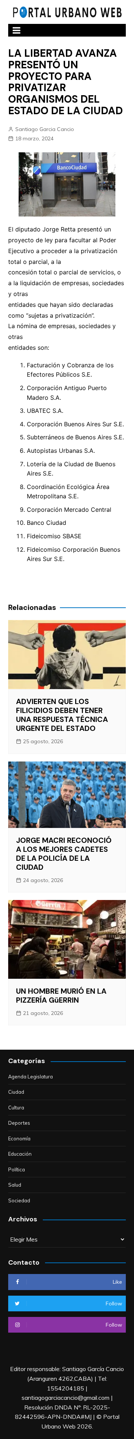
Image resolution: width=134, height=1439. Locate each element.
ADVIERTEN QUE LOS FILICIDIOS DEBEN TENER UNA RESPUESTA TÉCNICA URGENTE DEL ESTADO (62, 715)
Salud (14, 1185)
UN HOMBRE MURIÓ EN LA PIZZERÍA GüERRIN (61, 995)
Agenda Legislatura (30, 1077)
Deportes (19, 1123)
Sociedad (19, 1200)
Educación (20, 1154)
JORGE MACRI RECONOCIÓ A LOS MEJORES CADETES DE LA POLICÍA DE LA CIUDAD (64, 853)
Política (16, 1169)
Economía (19, 1138)
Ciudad (16, 1092)
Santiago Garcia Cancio (44, 129)
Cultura (16, 1108)
